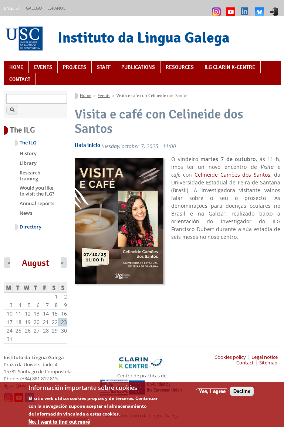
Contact (19, 79)
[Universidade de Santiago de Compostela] (25, 39)
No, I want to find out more (59, 421)
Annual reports (37, 203)
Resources (180, 67)
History (28, 153)
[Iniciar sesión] (275, 8)
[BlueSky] (260, 8)
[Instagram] (217, 8)
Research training (30, 175)
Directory (30, 227)
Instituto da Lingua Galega (144, 37)
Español (56, 8)
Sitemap (268, 363)
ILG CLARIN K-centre (229, 67)
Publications (138, 67)
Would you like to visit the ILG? (37, 190)
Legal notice (264, 357)
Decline (241, 391)
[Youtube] (231, 8)
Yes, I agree (212, 391)
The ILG (28, 143)
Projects (74, 67)
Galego (34, 8)
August (35, 263)
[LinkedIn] (246, 8)
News (26, 213)
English (12, 8)
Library (28, 163)
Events (43, 67)
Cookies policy (230, 357)
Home (16, 67)
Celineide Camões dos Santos (233, 174)
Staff (104, 67)
